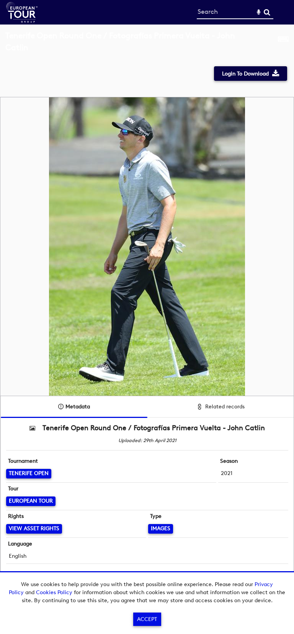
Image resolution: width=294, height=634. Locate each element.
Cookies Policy (54, 592)
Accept (147, 619)
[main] (147, 310)
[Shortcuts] (283, 46)
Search (267, 12)
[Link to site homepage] (22, 20)
